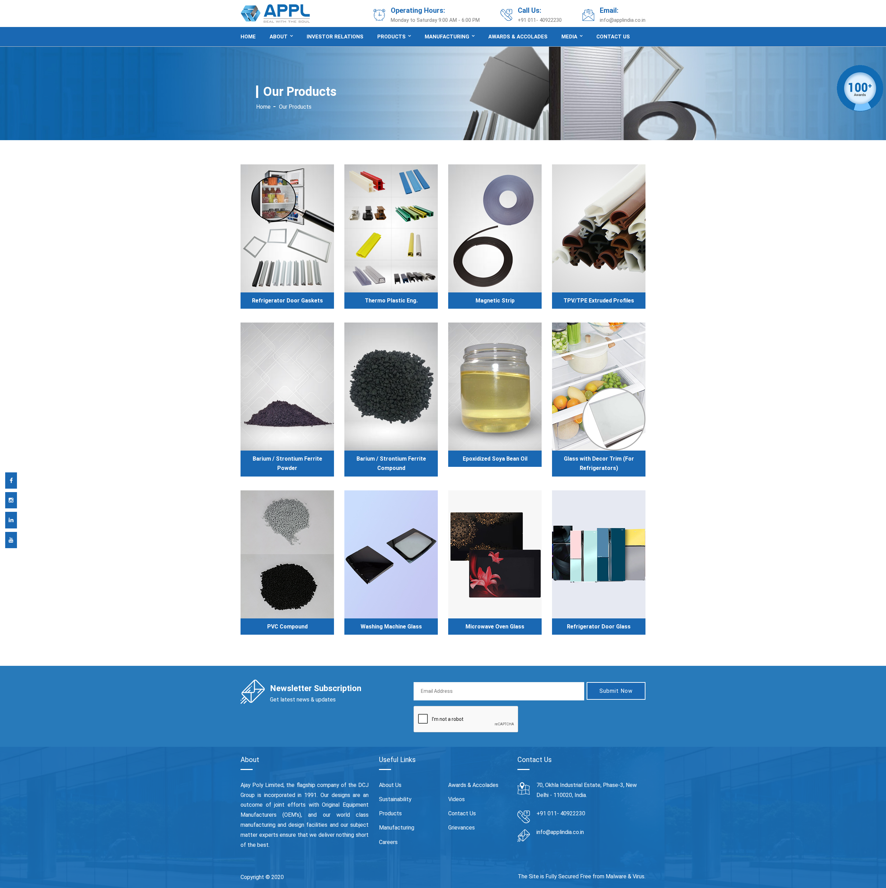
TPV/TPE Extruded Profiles (598, 300)
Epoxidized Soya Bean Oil (495, 458)
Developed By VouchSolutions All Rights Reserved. (350, 877)
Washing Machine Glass (391, 626)
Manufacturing (447, 37)
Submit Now (616, 691)
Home (248, 37)
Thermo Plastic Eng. (391, 300)
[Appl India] (275, 13)
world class (352, 815)
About (279, 37)
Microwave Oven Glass (494, 626)
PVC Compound (287, 626)
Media (569, 37)
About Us (390, 785)
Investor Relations (335, 37)
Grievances (461, 827)
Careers (388, 842)
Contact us (613, 37)
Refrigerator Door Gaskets (287, 300)
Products (391, 37)
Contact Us (462, 813)
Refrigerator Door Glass (599, 626)
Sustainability (395, 799)
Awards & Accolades (518, 37)
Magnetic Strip (495, 300)
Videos (456, 799)
